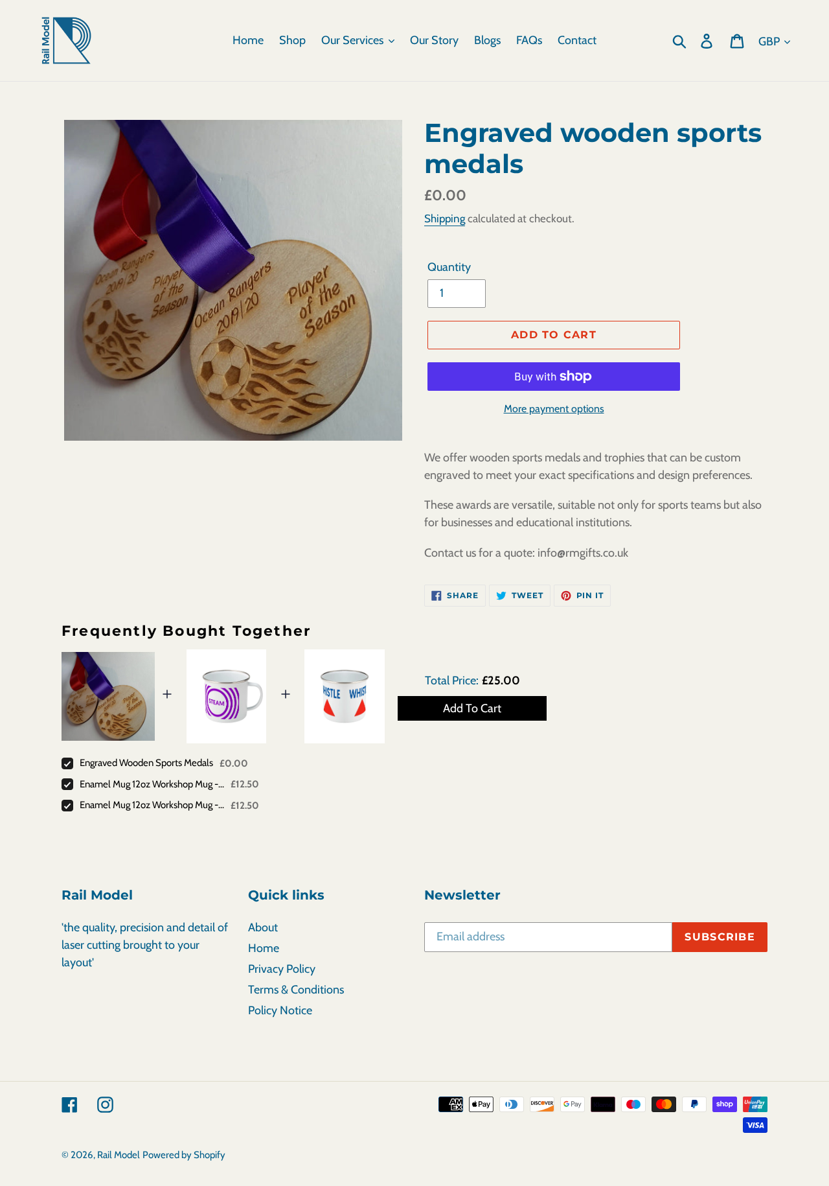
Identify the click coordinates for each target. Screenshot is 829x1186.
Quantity (449, 267)
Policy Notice (280, 1010)
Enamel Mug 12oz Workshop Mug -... (152, 784)
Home (263, 948)
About (263, 927)
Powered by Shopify (183, 1155)
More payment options (554, 408)
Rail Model (118, 1155)
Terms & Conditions (296, 990)
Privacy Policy (281, 969)
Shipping (444, 218)
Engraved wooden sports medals (146, 763)
